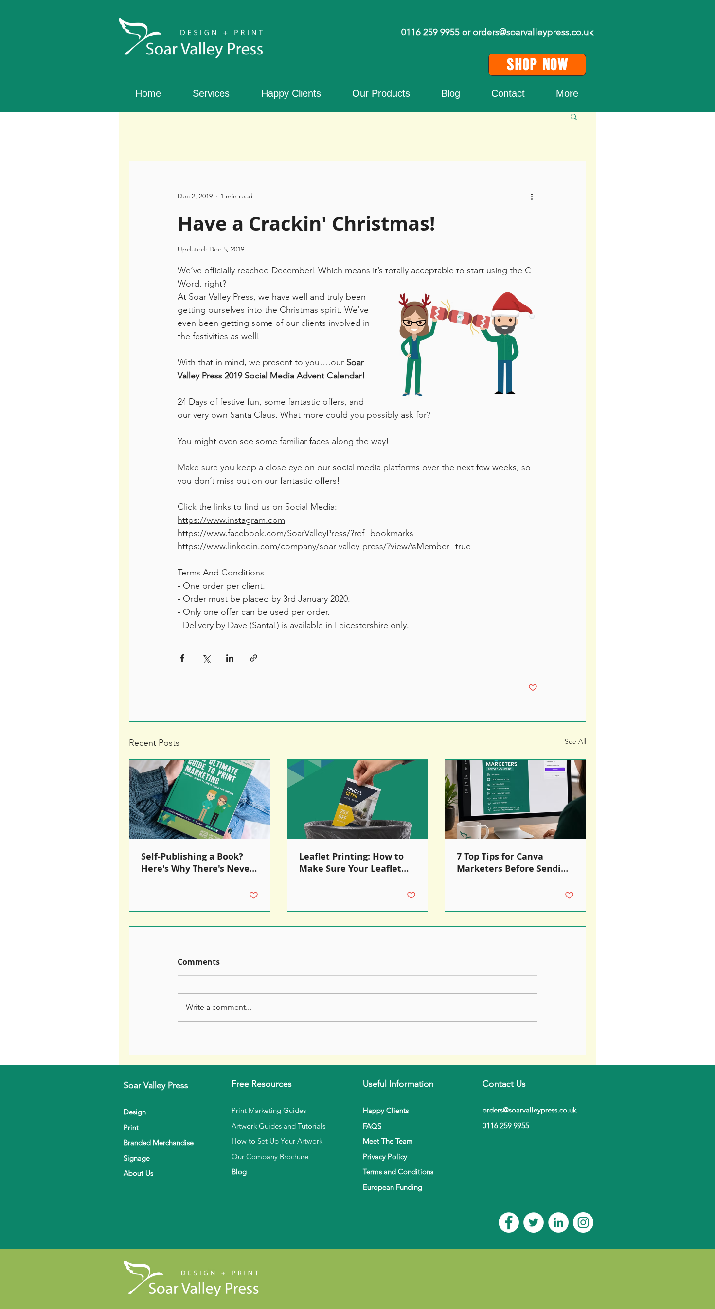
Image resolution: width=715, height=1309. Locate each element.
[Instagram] (583, 1222)
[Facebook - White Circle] (509, 1222)
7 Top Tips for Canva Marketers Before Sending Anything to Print (514, 862)
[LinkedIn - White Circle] (558, 1222)
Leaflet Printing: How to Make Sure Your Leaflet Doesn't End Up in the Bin (355, 862)
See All (575, 741)
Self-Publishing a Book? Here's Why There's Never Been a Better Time (197, 862)
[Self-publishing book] (199, 799)
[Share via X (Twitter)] (206, 658)
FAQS (372, 1125)
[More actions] (531, 196)
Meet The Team (388, 1141)
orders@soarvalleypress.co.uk (533, 31)
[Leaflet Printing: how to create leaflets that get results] (357, 799)
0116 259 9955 (506, 1125)
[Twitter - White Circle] (533, 1222)
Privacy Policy (385, 1156)
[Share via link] (253, 658)
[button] (567, 93)
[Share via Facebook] (182, 658)
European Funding (392, 1187)
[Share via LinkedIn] (229, 658)
